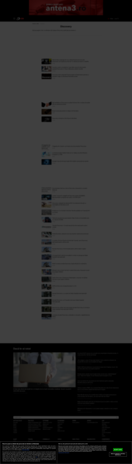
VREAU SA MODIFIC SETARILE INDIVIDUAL (118, 454)
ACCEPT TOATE (118, 449)
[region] (66, 453)
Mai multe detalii (25, 449)
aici (37, 457)
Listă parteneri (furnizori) (63, 452)
